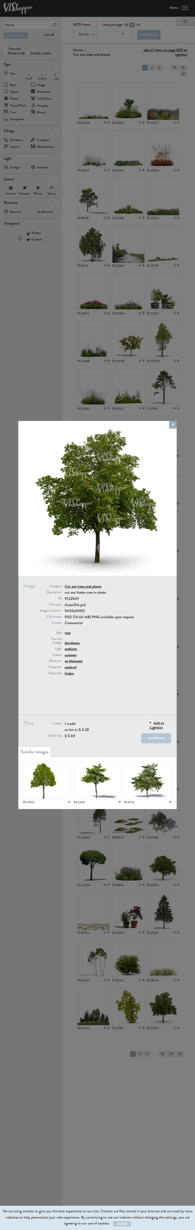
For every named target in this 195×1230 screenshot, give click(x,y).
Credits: (57, 723)
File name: (55, 604)
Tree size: (56, 639)
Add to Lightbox (157, 725)
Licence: (57, 622)
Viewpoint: (55, 667)
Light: (58, 648)
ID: (60, 598)
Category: (55, 586)
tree (68, 633)
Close (122, 1223)
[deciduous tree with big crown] (148, 781)
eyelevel (71, 667)
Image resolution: (51, 610)
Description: (54, 592)
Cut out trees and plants (83, 586)
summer (71, 655)
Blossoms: (55, 660)
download (156, 738)
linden (69, 673)
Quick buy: (55, 735)
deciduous (72, 643)
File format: (54, 616)
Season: (57, 655)
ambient (71, 649)
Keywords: (55, 673)
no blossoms (74, 661)
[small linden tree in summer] (97, 781)
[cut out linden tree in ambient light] (47, 781)
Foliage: (57, 642)
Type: (59, 632)
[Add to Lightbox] (69, 801)
